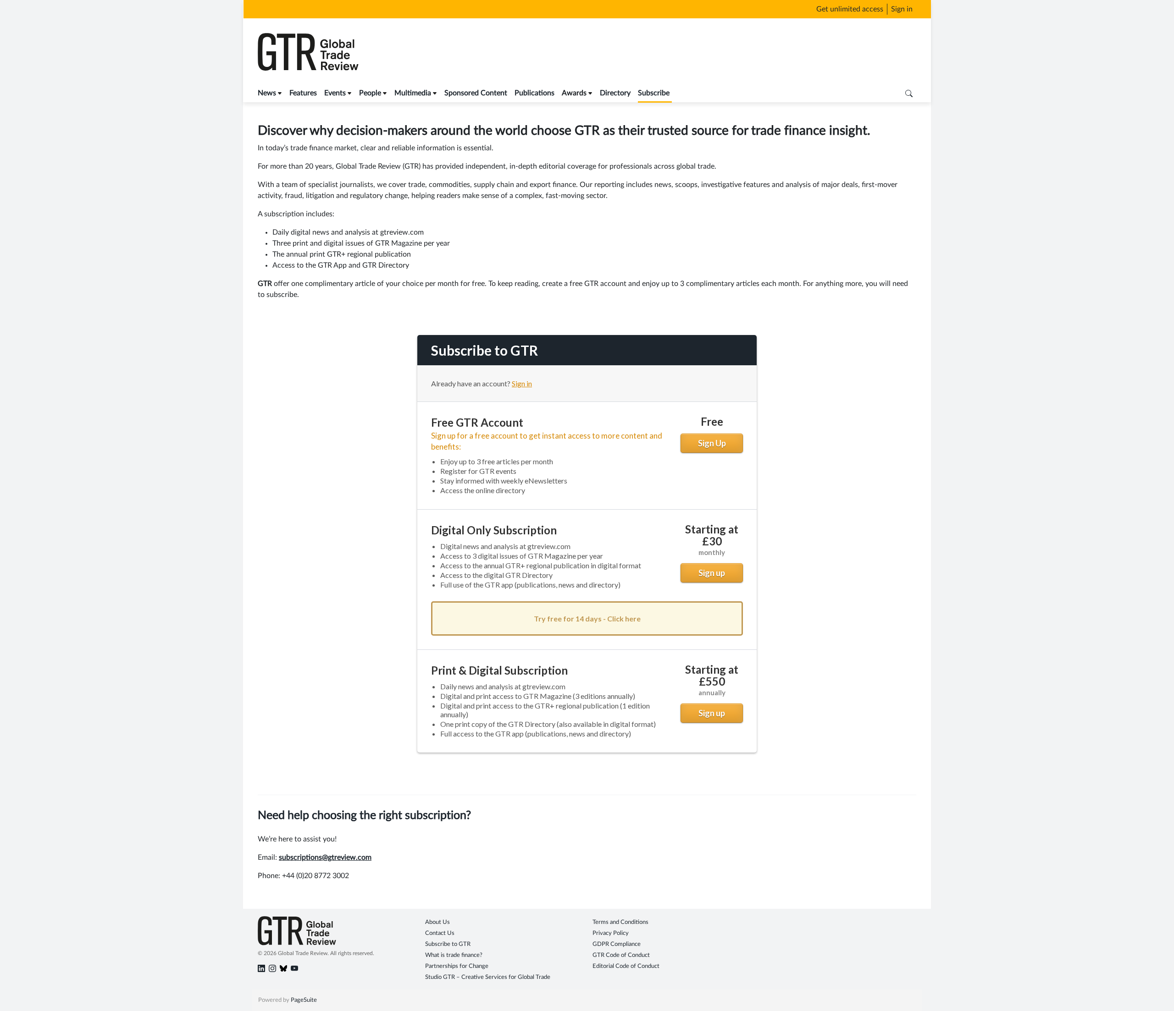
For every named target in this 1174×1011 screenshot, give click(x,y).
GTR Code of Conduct (621, 955)
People (370, 93)
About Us (437, 922)
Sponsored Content (475, 93)
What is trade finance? (453, 955)
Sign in (902, 9)
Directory (615, 93)
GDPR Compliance (617, 944)
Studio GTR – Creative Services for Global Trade (487, 977)
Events (335, 93)
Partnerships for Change (456, 966)
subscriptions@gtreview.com (325, 857)
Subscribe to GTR (448, 944)
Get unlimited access (849, 9)
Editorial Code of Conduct (626, 966)
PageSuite (304, 1000)
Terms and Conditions (620, 922)
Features (303, 93)
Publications (534, 93)
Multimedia (412, 93)
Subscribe (654, 93)
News (267, 93)
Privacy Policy (611, 933)
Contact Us (439, 933)
